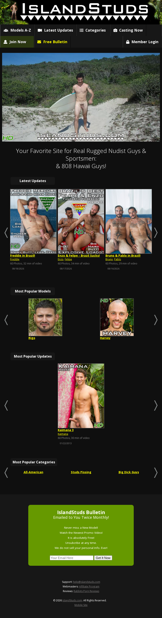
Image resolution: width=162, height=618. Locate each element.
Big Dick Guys (129, 472)
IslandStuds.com (72, 600)
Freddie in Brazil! (22, 255)
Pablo (117, 259)
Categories (94, 30)
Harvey (33, 338)
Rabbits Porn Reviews (86, 591)
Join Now (16, 41)
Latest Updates (57, 30)
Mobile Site (81, 605)
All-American (33, 472)
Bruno (109, 259)
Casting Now (130, 30)
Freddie (14, 259)
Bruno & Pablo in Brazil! (122, 255)
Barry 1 (63, 430)
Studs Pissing (81, 472)
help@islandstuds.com (86, 582)
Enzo (60, 259)
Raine (104, 338)
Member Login (143, 41)
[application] (81, 97)
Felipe (68, 259)
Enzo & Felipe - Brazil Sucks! (79, 255)
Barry (61, 434)
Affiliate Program (89, 586)
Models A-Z (19, 30)
